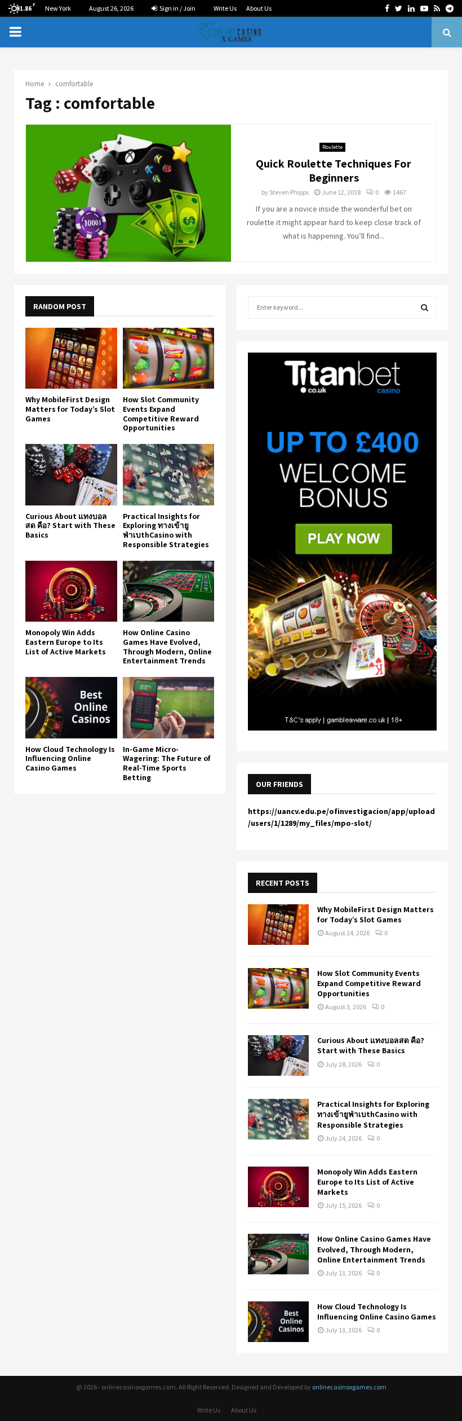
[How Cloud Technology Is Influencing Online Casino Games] (71, 707)
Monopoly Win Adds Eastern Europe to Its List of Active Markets (65, 642)
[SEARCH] (424, 307)
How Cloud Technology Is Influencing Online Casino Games (70, 758)
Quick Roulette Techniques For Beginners (333, 170)
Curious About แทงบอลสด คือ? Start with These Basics (70, 525)
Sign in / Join (177, 8)
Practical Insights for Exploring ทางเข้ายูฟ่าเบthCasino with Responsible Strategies (166, 530)
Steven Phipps (289, 192)
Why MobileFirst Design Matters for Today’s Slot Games (70, 409)
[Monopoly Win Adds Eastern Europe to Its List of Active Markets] (71, 591)
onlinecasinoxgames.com (349, 1387)
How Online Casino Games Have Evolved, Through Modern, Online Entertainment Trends (167, 646)
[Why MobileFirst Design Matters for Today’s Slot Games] (71, 358)
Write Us (225, 8)
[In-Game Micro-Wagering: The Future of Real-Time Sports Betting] (169, 707)
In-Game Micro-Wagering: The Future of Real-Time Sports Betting (167, 763)
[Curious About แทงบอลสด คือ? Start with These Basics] (71, 474)
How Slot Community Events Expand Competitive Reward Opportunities (161, 413)
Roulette (332, 147)
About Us (259, 8)
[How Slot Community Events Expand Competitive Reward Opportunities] (169, 358)
